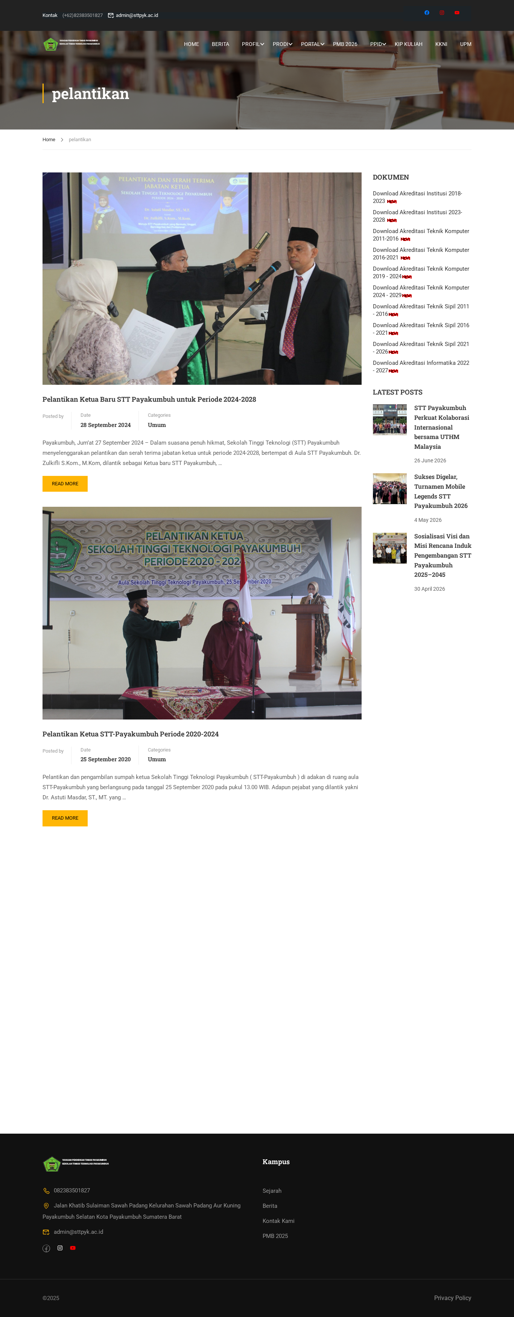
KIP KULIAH (409, 44)
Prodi (280, 44)
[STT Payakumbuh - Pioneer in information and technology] (71, 43)
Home (191, 44)
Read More (67, 481)
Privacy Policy (452, 1298)
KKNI (441, 44)
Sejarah (272, 1190)
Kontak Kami (279, 1221)
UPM (465, 44)
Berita (220, 44)
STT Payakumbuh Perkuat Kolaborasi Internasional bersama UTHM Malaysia (441, 427)
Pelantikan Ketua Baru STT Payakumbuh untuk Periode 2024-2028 (149, 399)
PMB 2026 (345, 44)
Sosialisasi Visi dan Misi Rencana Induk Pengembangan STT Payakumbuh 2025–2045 (442, 555)
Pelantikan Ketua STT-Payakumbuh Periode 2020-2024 (131, 733)
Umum (157, 424)
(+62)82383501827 (82, 15)
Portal (310, 44)
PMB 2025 (275, 1236)
